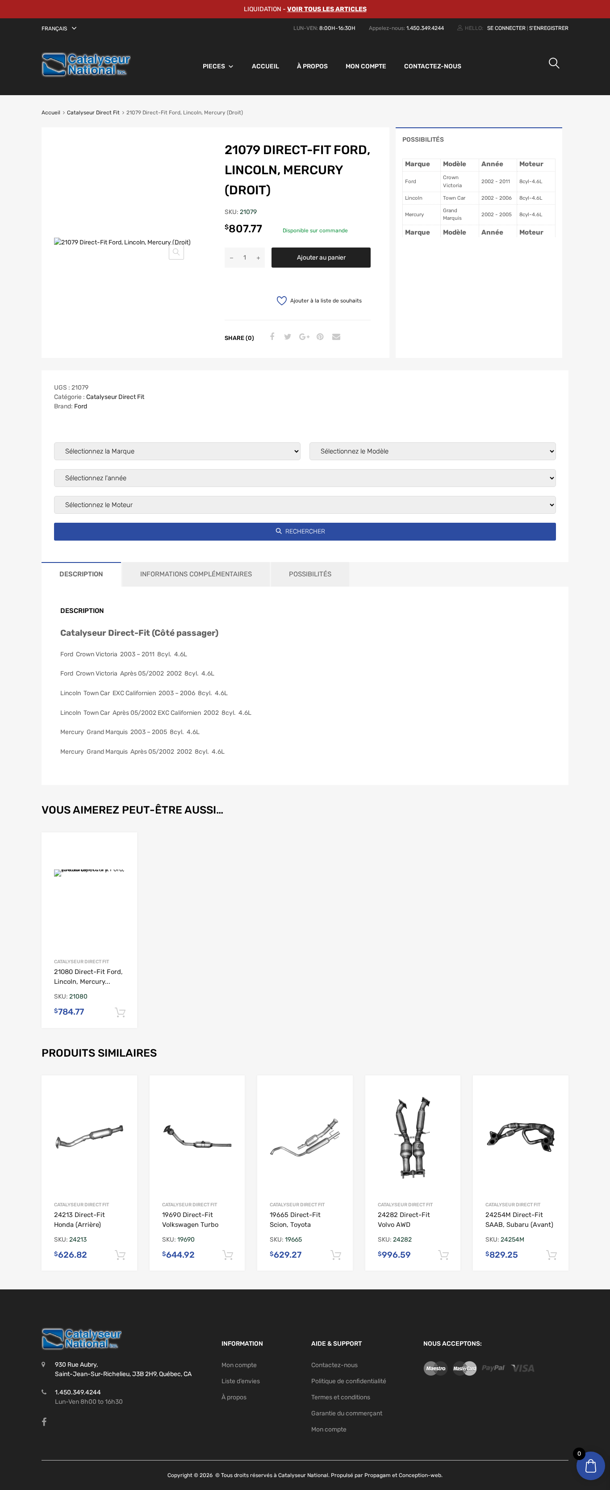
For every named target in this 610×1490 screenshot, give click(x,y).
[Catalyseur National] (86, 75)
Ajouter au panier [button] (120, 1013)
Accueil (265, 66)
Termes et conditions (340, 1397)
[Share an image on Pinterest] (319, 337)
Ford (80, 406)
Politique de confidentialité (348, 1381)
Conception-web (420, 1475)
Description (81, 574)
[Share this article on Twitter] (286, 337)
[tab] (479, 139)
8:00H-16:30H (337, 28)
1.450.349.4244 (425, 28)
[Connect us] (44, 1422)
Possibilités (423, 139)
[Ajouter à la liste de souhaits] (123, 848)
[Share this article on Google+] (303, 337)
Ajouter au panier (321, 257)
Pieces (214, 66)
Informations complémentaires (196, 574)
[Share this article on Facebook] (270, 337)
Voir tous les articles (327, 9)
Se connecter (506, 28)
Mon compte (366, 66)
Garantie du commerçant (346, 1413)
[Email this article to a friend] (335, 337)
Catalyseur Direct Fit (93, 112)
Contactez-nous (432, 66)
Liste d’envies (240, 1381)
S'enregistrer (548, 28)
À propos (312, 66)
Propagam (377, 1475)
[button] (60, 28)
